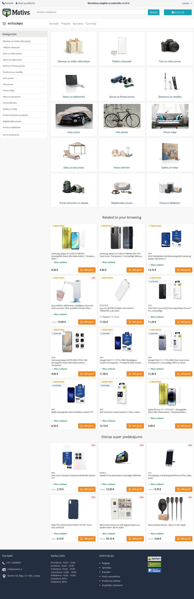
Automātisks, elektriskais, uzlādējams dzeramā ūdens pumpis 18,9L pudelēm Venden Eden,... (72, 306)
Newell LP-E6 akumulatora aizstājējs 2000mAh (120, 475)
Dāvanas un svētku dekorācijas (17, 41)
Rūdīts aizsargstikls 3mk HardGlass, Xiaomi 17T (72, 412)
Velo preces (8, 84)
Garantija (91, 23)
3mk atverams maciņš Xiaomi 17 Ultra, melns (120, 412)
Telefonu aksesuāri (11, 47)
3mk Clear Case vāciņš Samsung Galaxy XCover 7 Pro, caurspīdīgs (170, 309)
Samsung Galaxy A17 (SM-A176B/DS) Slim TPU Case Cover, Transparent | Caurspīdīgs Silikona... (121, 254)
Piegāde (65, 23)
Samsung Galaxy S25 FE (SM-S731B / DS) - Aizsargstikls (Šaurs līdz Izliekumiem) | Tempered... (69, 363)
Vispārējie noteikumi (112, 585)
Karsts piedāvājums (11, 134)
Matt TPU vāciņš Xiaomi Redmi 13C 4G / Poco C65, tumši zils (71, 526)
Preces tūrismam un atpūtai (15, 115)
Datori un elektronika (12, 59)
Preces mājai (8, 90)
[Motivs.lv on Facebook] (154, 570)
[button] (187, 3)
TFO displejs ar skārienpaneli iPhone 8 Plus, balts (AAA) (169, 476)
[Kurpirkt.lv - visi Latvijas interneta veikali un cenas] (154, 564)
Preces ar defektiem (12, 127)
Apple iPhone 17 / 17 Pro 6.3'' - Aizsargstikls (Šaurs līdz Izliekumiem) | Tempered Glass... (167, 410)
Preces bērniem (10, 102)
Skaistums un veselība (13, 72)
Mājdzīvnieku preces (12, 121)
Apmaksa (78, 23)
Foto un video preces (12, 53)
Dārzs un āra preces (11, 96)
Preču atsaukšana (111, 576)
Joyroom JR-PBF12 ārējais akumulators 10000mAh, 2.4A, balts (117, 309)
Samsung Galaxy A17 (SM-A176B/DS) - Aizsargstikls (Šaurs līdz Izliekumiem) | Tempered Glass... (73, 256)
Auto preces (8, 78)
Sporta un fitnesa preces (14, 65)
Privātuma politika (111, 580)
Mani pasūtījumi (26, 3)
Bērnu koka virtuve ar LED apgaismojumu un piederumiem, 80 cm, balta (120, 526)
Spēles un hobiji (10, 109)
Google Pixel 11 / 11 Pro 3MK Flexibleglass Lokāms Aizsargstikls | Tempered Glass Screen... (121, 361)
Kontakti (9, 3)
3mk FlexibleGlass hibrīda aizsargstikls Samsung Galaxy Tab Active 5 (169, 257)
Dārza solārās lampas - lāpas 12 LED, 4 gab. (167, 525)
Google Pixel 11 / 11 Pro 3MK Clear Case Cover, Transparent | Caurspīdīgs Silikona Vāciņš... (169, 361)
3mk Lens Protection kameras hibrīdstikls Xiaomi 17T (73, 476)
